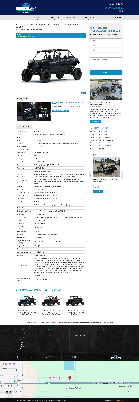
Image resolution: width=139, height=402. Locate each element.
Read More (95, 121)
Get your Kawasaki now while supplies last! (68, 103)
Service (78, 330)
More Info (98, 191)
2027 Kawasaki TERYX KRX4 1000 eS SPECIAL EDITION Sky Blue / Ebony (26, 312)
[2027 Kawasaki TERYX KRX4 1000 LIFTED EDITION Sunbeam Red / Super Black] (51, 300)
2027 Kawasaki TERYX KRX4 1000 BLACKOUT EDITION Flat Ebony (74, 312)
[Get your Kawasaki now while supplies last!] (34, 111)
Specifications (24, 127)
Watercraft (23, 342)
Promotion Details (60, 111)
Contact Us (106, 333)
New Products (25, 330)
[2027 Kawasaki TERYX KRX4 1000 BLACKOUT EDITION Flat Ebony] (75, 300)
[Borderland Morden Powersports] (26, 7)
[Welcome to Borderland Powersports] (106, 89)
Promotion (22, 98)
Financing (22, 349)
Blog (104, 335)
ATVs (21, 335)
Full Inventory (52, 333)
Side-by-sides (23, 337)
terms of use (63, 400)
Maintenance (79, 333)
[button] (90, 175)
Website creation (108, 400)
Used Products (53, 330)
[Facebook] (120, 11)
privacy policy (54, 400)
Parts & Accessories (80, 335)
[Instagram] (122, 11)
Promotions (23, 346)
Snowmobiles (23, 340)
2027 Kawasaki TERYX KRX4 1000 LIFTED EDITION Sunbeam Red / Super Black (50, 312)
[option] (106, 175)
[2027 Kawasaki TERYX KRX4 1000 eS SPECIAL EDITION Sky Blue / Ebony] (27, 300)
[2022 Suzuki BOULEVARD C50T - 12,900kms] (106, 167)
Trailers (22, 344)
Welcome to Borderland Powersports (100, 103)
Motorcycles (23, 333)
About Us (106, 330)
